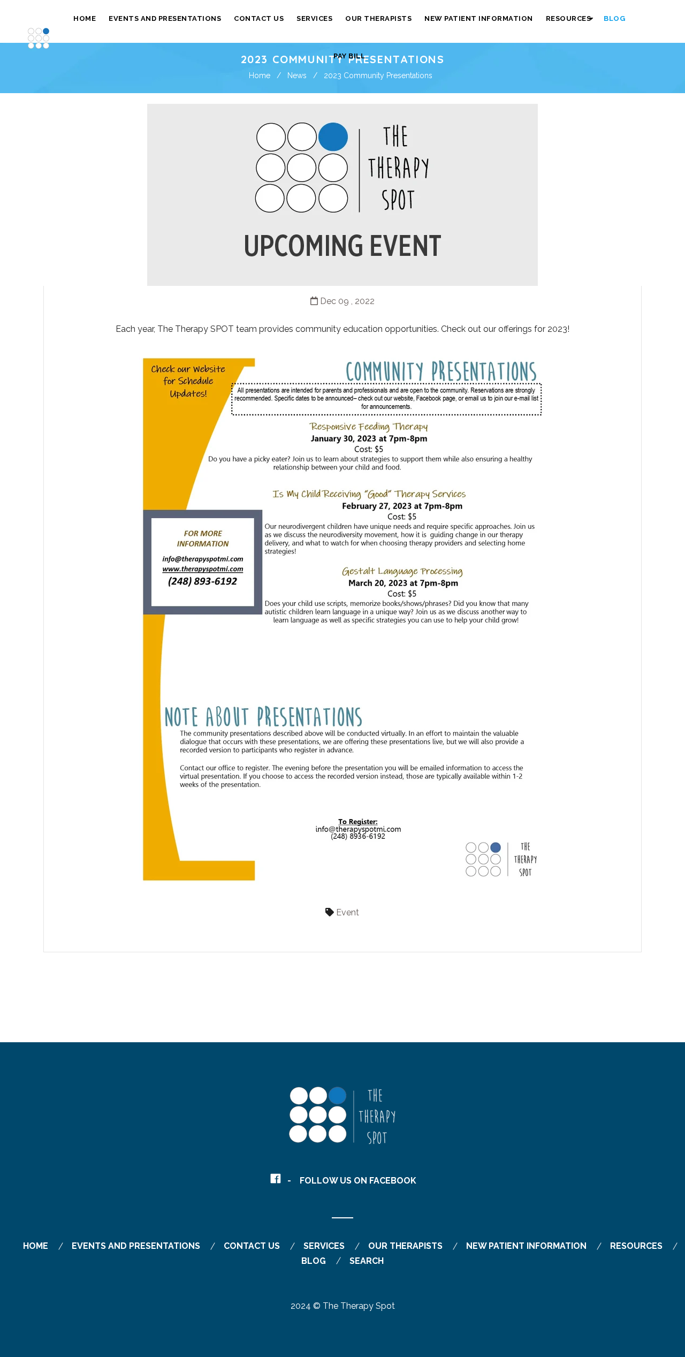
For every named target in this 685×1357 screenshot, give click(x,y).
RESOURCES (636, 1246)
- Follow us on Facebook (351, 1181)
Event (347, 912)
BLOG (313, 1261)
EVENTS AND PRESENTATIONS (136, 1246)
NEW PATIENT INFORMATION (526, 1246)
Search (366, 1261)
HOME (35, 1246)
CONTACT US (252, 1246)
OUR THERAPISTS (405, 1246)
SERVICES (324, 1246)
